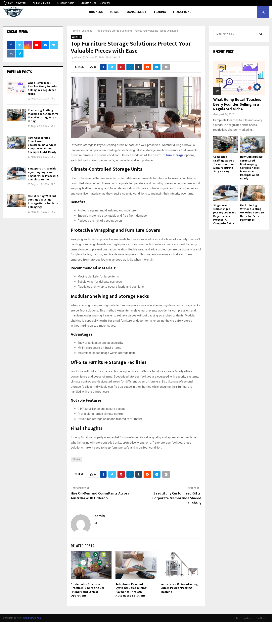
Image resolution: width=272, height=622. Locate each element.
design (76, 459)
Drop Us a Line (88, 3)
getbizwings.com (32, 618)
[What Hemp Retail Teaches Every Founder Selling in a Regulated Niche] (16, 87)
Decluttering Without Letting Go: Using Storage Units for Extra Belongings (43, 201)
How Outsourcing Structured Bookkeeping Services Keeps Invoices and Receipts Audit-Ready (42, 145)
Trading (160, 12)
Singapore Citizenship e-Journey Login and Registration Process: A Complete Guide (43, 174)
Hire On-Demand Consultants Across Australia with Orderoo (100, 496)
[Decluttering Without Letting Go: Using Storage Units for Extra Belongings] (16, 200)
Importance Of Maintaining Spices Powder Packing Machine (179, 588)
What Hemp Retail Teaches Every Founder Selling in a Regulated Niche (43, 88)
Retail (114, 12)
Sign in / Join (66, 3)
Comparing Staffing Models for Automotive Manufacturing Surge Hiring (43, 116)
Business (96, 12)
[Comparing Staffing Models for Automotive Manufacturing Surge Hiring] (16, 115)
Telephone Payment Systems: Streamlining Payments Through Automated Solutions (131, 590)
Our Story (105, 3)
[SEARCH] (260, 34)
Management (136, 12)
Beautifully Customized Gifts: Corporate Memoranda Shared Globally (176, 498)
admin (77, 57)
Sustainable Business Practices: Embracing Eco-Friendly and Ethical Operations (88, 590)
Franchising (182, 12)
